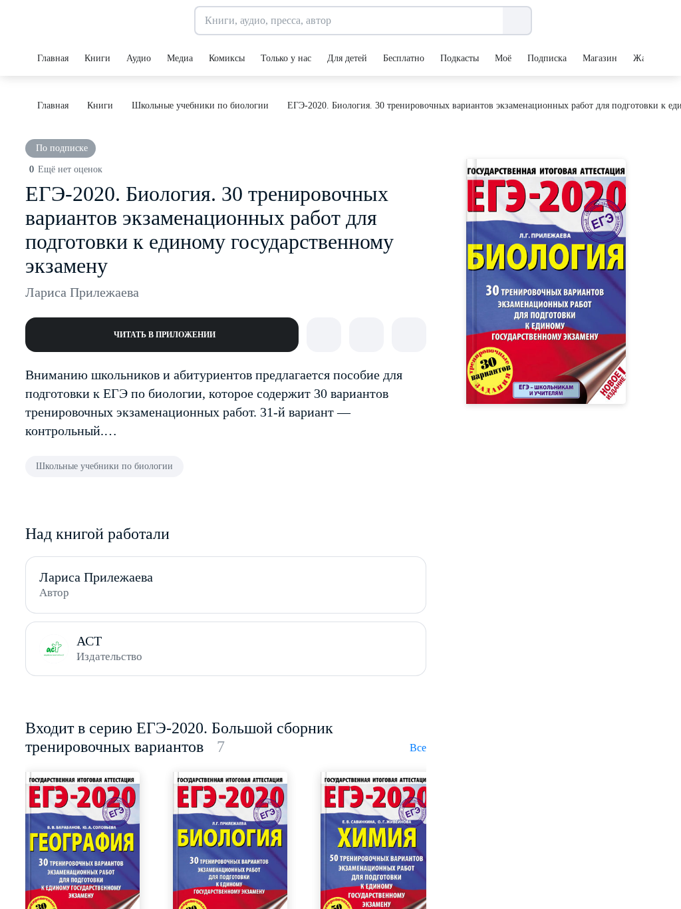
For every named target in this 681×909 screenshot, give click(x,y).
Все (418, 747)
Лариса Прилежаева (82, 292)
